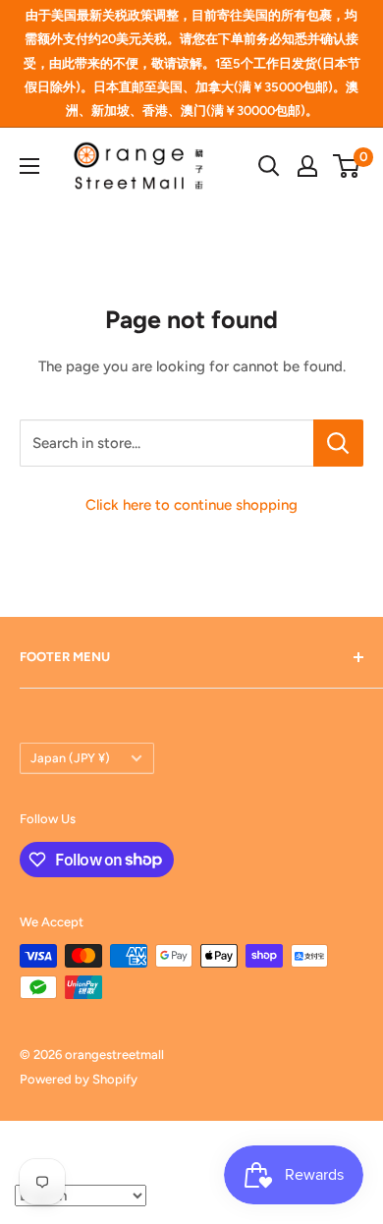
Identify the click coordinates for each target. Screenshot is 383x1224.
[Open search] (269, 166)
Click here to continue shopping (191, 505)
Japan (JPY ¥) (70, 758)
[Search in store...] (338, 443)
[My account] (307, 166)
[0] (347, 166)
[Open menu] (29, 166)
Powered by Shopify (78, 1079)
